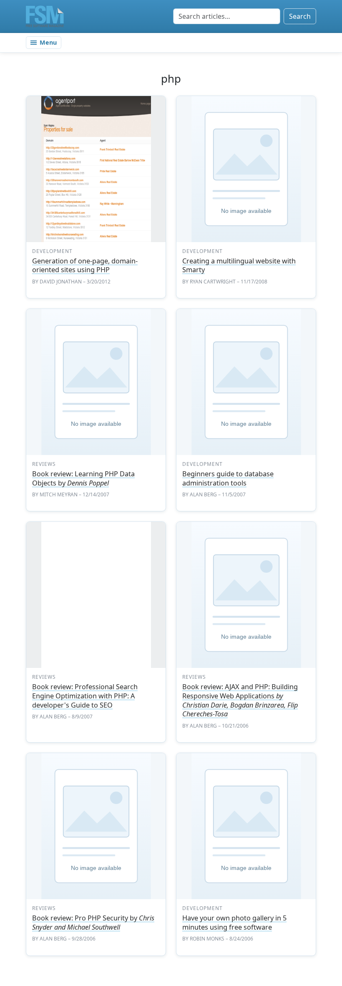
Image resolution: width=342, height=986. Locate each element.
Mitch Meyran (59, 494)
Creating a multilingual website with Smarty (239, 265)
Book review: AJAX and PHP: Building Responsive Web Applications (240, 700)
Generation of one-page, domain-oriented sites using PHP (85, 265)
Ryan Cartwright (213, 281)
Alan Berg (203, 494)
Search (300, 16)
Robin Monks (207, 938)
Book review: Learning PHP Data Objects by (83, 478)
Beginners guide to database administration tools (228, 478)
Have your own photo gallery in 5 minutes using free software (234, 922)
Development (52, 251)
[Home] (45, 16)
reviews (44, 464)
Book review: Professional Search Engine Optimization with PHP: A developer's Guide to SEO (85, 695)
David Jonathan (61, 281)
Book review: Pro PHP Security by (93, 922)
